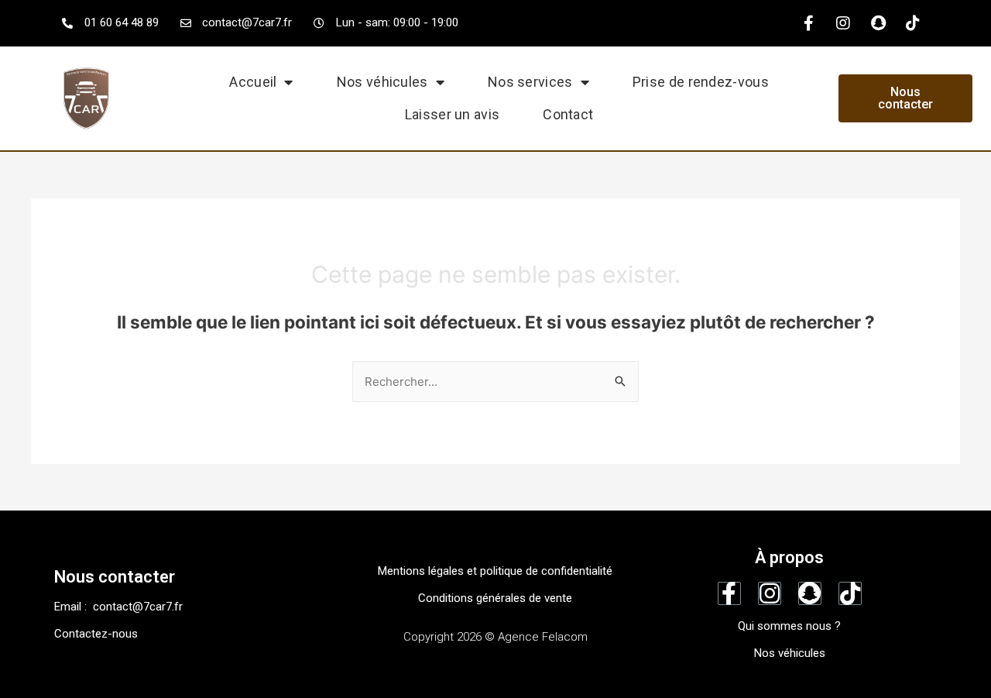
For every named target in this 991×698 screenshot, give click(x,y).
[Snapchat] (877, 23)
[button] (905, 98)
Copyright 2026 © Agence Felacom (495, 637)
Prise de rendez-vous (701, 82)
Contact (568, 114)
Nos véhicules (382, 82)
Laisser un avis (452, 114)
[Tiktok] (912, 23)
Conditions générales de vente (495, 598)
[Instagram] (843, 23)
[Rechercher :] (495, 381)
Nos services (530, 82)
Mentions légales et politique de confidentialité (495, 571)
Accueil (252, 82)
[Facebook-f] (808, 23)
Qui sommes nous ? (789, 626)
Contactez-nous (96, 634)
